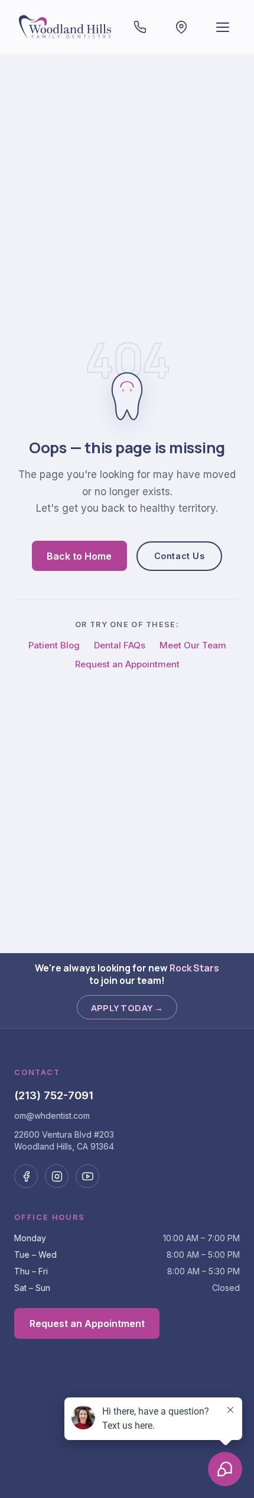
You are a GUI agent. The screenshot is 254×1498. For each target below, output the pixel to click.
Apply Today (127, 1007)
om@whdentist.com (52, 1115)
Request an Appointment (127, 664)
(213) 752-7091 (53, 1095)
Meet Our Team (192, 645)
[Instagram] (57, 1176)
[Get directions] (181, 27)
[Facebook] (26, 1176)
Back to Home (79, 556)
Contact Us (179, 556)
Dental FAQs (119, 645)
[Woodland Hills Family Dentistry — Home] (66, 27)
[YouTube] (87, 1176)
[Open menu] (222, 27)
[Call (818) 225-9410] (140, 27)
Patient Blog (54, 645)
